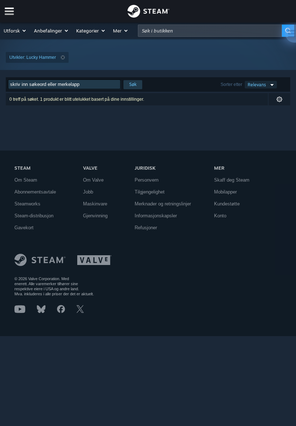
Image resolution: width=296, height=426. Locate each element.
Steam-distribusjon (33, 215)
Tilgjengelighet (150, 192)
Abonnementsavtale (35, 192)
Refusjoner (146, 227)
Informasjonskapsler (156, 215)
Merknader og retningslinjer (163, 204)
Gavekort (24, 227)
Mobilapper (225, 192)
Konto (220, 215)
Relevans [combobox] (257, 84)
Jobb (88, 192)
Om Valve (93, 180)
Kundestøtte (227, 204)
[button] (15, 30)
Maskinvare (95, 204)
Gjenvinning (95, 215)
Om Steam (25, 180)
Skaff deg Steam (231, 180)
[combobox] (210, 31)
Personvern (146, 180)
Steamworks (27, 204)
